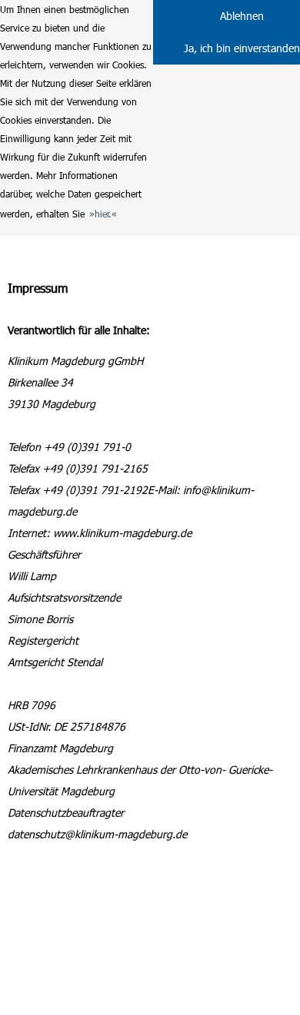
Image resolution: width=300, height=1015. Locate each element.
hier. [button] (103, 213)
